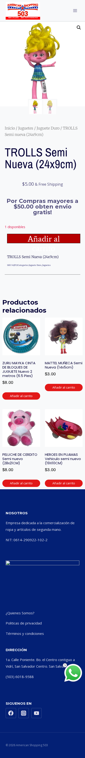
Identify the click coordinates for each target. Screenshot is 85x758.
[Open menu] (75, 10)
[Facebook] (11, 713)
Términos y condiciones (25, 633)
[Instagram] (23, 713)
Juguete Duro (48, 128)
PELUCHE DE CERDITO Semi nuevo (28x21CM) (19, 458)
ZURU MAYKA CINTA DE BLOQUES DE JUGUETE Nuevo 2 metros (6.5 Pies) (18, 369)
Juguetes (25, 128)
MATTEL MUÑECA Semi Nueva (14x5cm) (63, 365)
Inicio (10, 128)
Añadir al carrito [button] (21, 396)
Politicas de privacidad (24, 623)
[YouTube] (36, 713)
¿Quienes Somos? (20, 613)
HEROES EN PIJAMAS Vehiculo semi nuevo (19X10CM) (63, 458)
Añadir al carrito (44, 238)
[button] (79, 27)
